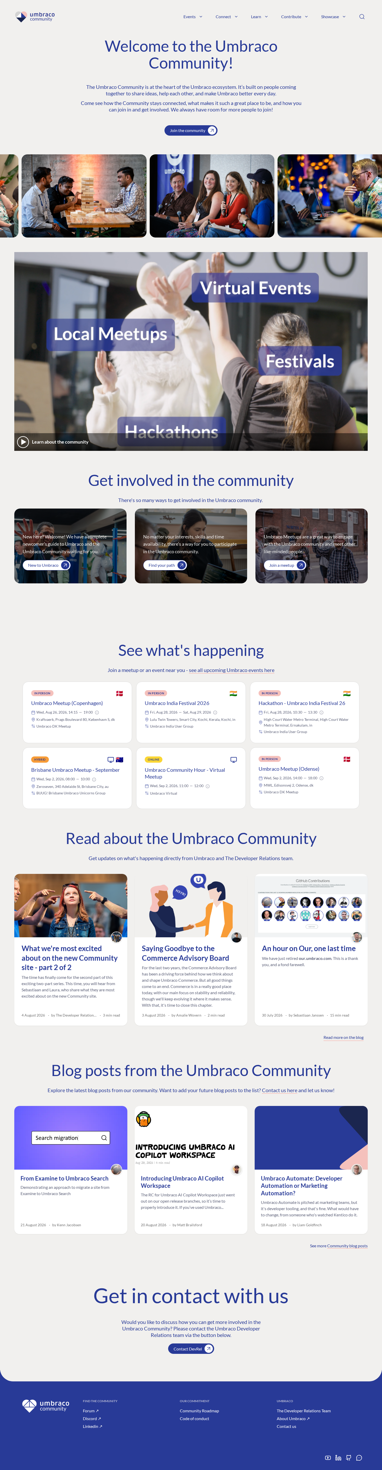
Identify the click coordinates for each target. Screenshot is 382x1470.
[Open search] (362, 16)
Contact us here (279, 1090)
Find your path (162, 565)
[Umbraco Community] (34, 16)
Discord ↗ (92, 1418)
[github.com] (349, 1460)
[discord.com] (359, 1460)
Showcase (330, 16)
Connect (223, 16)
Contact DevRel (188, 1348)
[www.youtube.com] (328, 1460)
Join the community (187, 130)
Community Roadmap (199, 1410)
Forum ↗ (91, 1410)
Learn (256, 16)
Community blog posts (347, 1245)
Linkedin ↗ (92, 1426)
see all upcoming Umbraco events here (231, 670)
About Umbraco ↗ (293, 1418)
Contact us (286, 1426)
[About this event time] (97, 712)
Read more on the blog (344, 1037)
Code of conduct (194, 1418)
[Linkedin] (338, 1460)
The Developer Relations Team (304, 1410)
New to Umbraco (43, 565)
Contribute (291, 16)
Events (189, 16)
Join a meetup (281, 565)
